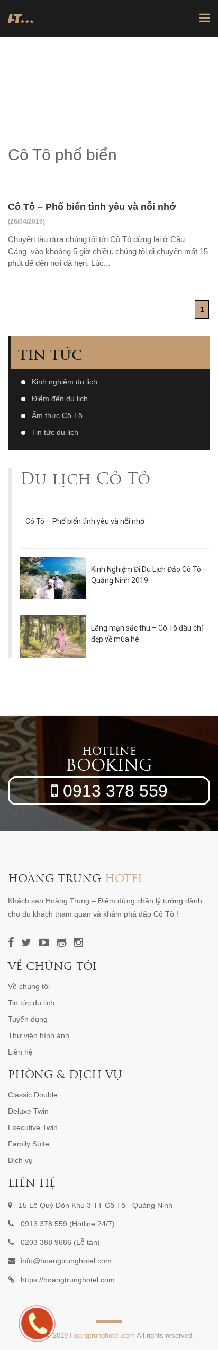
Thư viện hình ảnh (38, 1035)
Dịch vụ (20, 1160)
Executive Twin (33, 1127)
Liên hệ (20, 1052)
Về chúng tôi (29, 986)
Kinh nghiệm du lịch (64, 381)
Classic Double (33, 1094)
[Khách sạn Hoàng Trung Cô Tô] (21, 18)
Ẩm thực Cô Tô (57, 415)
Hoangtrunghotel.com (102, 1335)
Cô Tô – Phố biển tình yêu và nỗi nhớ (84, 521)
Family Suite (28, 1144)
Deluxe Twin (28, 1111)
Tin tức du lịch (55, 432)
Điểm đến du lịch (60, 398)
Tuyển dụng (28, 1019)
